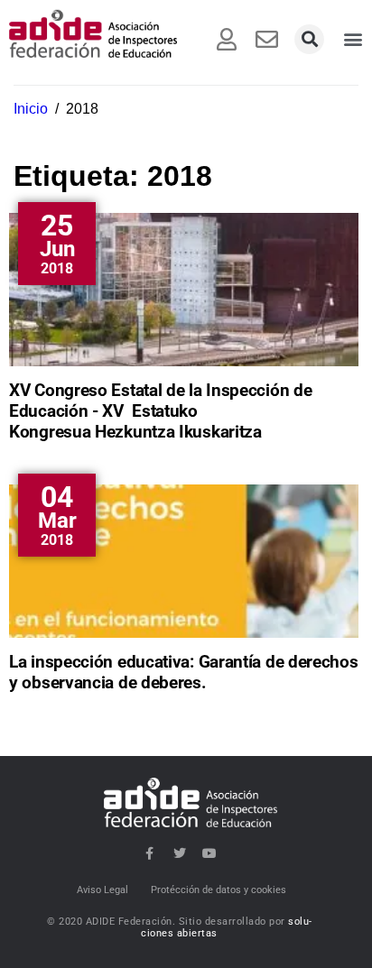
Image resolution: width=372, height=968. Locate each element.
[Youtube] (209, 853)
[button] (309, 39)
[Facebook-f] (150, 853)
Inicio (31, 108)
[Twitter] (179, 853)
